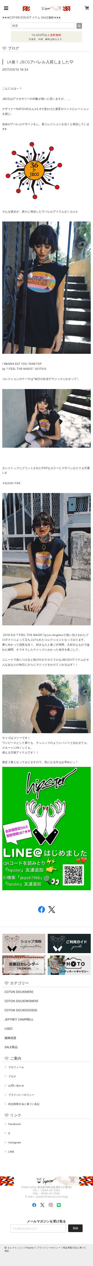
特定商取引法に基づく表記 (24, 1104)
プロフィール (16, 1067)
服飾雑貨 (10, 1038)
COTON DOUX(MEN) (19, 992)
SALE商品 (11, 1047)
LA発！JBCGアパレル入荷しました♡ (40, 62)
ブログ (12, 1076)
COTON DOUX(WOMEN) (21, 1001)
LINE (11, 1151)
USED (8, 1028)
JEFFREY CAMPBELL (19, 1019)
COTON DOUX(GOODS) (21, 1010)
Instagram (14, 1142)
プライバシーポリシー (21, 1094)
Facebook (14, 1124)
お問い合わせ (16, 1085)
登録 (75, 1228)
